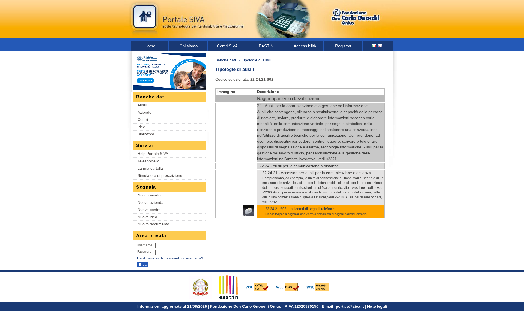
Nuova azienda (150, 202)
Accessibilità (305, 46)
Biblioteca (146, 134)
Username (144, 245)
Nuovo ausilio (149, 195)
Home (149, 46)
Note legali (377, 306)
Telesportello (148, 161)
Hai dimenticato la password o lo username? (170, 258)
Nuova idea (147, 217)
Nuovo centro (149, 209)
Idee (141, 127)
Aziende (144, 112)
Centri (143, 119)
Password (144, 251)
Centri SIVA (227, 46)
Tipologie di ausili (256, 60)
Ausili (142, 105)
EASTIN (266, 46)
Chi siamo (189, 46)
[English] (380, 46)
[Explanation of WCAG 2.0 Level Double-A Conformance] (320, 287)
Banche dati (225, 60)
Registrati (343, 46)
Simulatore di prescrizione (160, 175)
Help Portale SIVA (153, 153)
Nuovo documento (153, 224)
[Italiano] (374, 46)
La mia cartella (150, 168)
